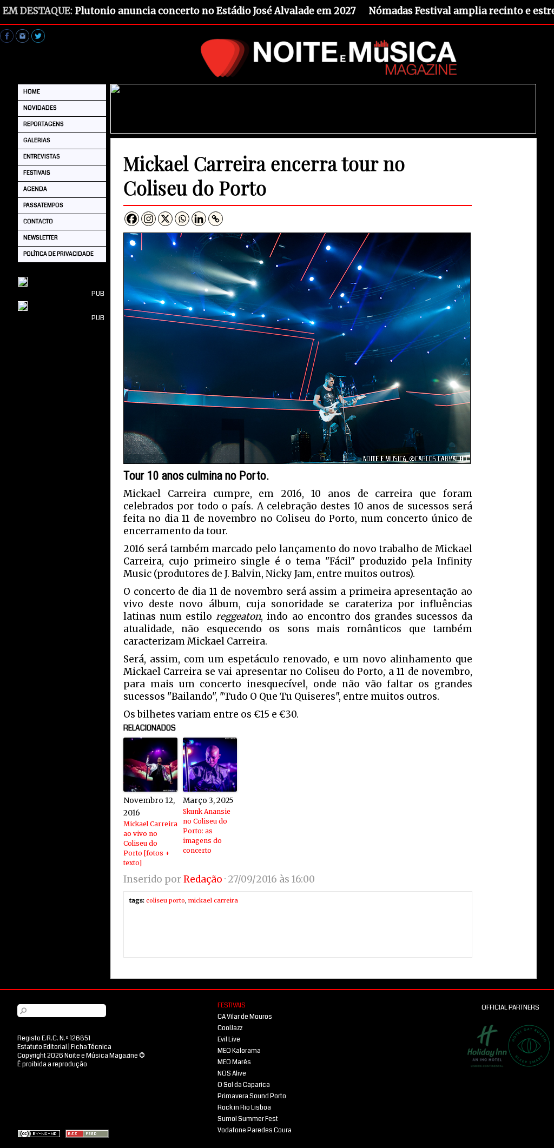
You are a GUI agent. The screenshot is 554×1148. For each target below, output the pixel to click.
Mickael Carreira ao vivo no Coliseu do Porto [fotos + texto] (150, 843)
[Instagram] (148, 218)
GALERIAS (36, 140)
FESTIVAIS (36, 173)
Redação (202, 879)
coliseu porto (165, 900)
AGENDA (35, 189)
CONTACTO (38, 221)
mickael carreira (213, 900)
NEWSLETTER (40, 238)
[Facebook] (131, 218)
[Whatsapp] (182, 218)
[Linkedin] (199, 218)
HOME (31, 92)
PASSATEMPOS (43, 205)
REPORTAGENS (43, 124)
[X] (165, 218)
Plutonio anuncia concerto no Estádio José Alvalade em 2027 (215, 11)
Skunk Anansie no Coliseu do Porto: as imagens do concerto (206, 830)
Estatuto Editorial (42, 1047)
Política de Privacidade (58, 254)
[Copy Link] (215, 218)
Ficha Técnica (91, 1047)
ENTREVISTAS (41, 156)
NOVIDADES (40, 108)
